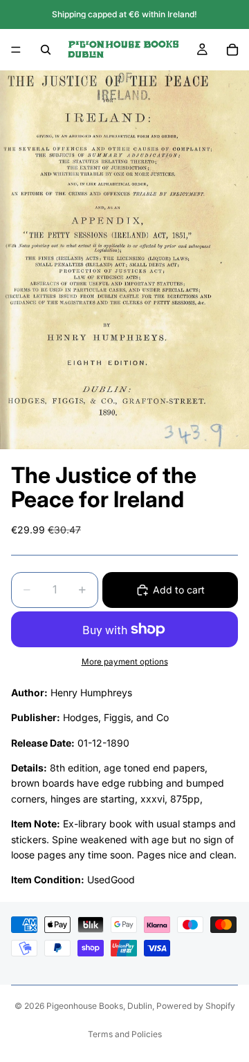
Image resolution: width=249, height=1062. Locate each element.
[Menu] (16, 50)
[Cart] (232, 50)
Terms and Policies (125, 1034)
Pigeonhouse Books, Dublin (99, 1006)
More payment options (125, 662)
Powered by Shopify (195, 1006)
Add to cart (179, 590)
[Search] (45, 50)
